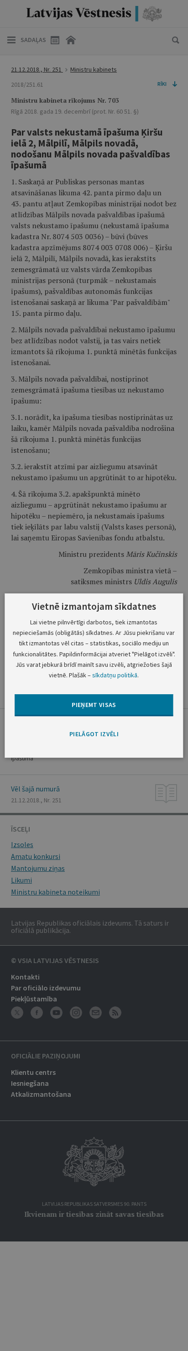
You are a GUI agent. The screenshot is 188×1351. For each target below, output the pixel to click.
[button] (94, 734)
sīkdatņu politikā (114, 675)
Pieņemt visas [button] (94, 705)
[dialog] (94, 675)
